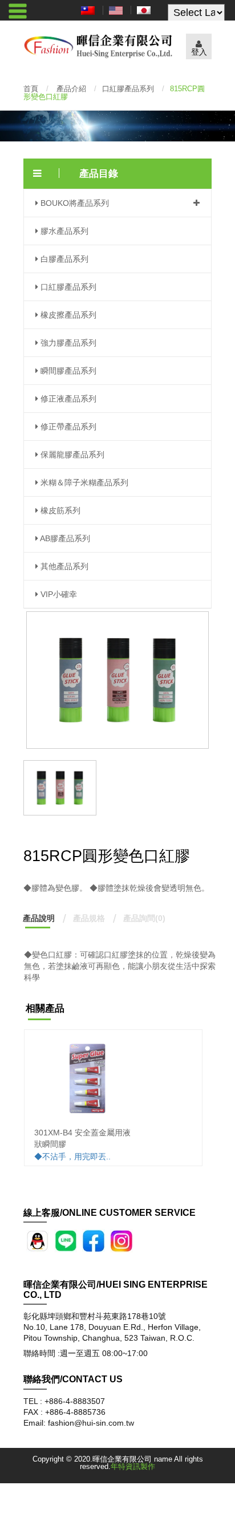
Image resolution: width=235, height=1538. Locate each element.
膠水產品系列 (63, 231)
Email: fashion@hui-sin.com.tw (78, 1422)
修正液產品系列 (67, 399)
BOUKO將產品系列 (73, 203)
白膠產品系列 (63, 259)
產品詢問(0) (144, 918)
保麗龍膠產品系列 (71, 454)
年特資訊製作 (133, 1466)
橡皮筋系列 (59, 510)
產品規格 (89, 918)
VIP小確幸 (57, 594)
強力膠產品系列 (67, 343)
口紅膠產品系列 (128, 88)
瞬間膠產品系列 (67, 371)
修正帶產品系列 (67, 427)
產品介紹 (71, 88)
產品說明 (39, 918)
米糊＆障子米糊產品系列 (83, 482)
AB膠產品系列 (64, 538)
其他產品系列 (63, 566)
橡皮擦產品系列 (67, 315)
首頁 (30, 88)
